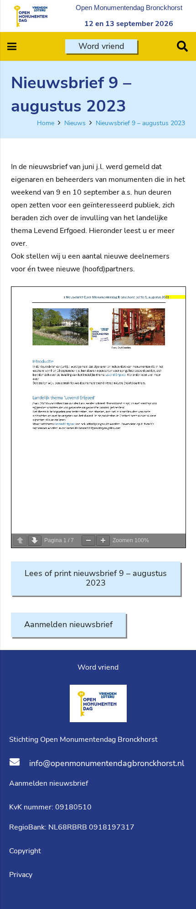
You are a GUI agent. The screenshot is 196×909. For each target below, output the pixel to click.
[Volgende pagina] (34, 540)
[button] (182, 46)
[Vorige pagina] (20, 540)
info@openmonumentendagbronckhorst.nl (106, 763)
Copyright (26, 851)
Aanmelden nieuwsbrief (48, 783)
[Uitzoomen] (88, 540)
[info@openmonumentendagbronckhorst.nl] (19, 763)
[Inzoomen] (103, 540)
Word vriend (98, 667)
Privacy (20, 875)
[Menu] (11, 46)
